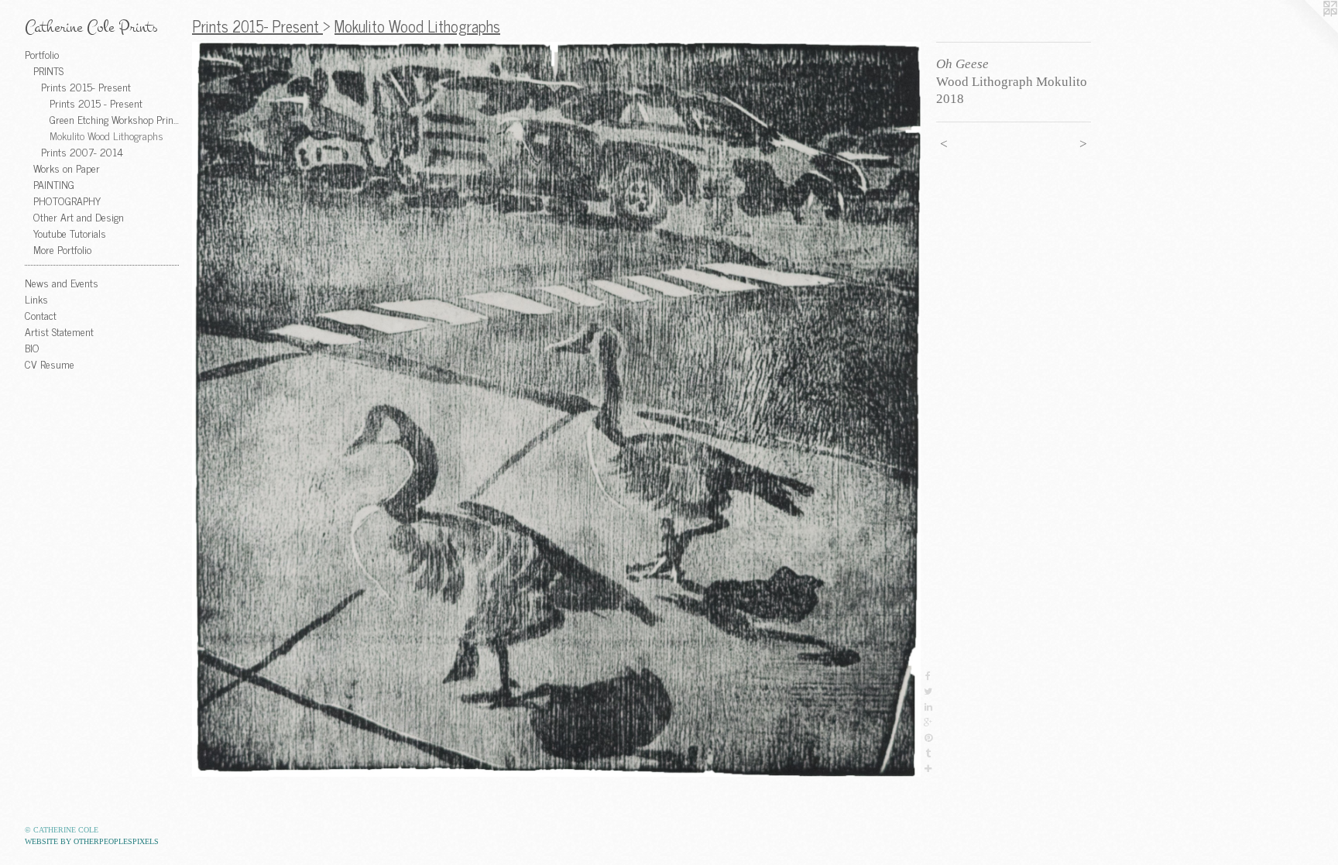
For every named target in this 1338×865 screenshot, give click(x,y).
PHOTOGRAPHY (67, 200)
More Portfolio (62, 249)
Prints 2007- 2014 (82, 151)
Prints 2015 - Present (96, 102)
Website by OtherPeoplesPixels (92, 841)
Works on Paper (66, 168)
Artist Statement (59, 331)
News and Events (61, 282)
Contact (41, 315)
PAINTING (53, 184)
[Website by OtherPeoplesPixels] (1307, 31)
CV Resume (49, 363)
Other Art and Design (78, 216)
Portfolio (42, 54)
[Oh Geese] (556, 409)
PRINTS (48, 70)
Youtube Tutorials (69, 233)
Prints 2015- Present (86, 86)
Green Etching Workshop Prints (115, 119)
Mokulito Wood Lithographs (106, 135)
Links (36, 298)
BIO (32, 347)
